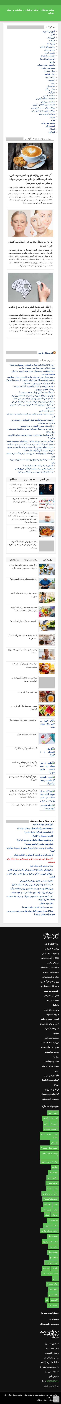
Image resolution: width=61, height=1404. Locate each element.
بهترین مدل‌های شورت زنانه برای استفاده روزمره (32, 395)
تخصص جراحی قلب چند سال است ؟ (38, 465)
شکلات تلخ (54, 1257)
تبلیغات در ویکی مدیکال (49, 1324)
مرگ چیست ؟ (52, 1284)
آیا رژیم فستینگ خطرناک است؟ (23, 621)
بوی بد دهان (53, 1172)
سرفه (47, 1215)
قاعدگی (55, 1268)
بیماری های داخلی (47, 47)
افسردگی (54, 1143)
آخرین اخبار (46, 479)
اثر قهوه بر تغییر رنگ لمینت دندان (23, 720)
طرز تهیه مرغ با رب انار (27, 692)
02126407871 (53, 1381)
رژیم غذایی (50, 77)
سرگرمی (51, 92)
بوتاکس (55, 1167)
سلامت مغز (53, 1247)
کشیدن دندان (53, 1305)
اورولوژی (51, 37)
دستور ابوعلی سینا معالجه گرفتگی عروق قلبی (34, 468)
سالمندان (51, 86)
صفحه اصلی (54, 1319)
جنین (56, 1188)
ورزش (52, 117)
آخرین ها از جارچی (45, 353)
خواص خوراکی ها (47, 59)
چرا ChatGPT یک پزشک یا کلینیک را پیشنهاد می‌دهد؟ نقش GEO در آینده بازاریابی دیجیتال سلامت (23, 487)
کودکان (52, 129)
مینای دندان (53, 1289)
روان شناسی (49, 74)
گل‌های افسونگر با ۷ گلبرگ (26, 748)
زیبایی (55, 1210)
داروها (52, 62)
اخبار (53, 34)
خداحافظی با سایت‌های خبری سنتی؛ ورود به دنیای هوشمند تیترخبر (24, 501)
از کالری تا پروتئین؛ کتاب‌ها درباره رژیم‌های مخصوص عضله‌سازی (50, 1094)
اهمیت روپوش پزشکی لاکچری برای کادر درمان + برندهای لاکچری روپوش (22, 544)
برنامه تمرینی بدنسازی (50, 1162)
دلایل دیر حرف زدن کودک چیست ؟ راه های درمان (32, 401)
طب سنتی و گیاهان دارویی (44, 104)
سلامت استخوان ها (51, 1225)
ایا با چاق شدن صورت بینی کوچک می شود (35, 471)
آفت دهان (54, 1118)
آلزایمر (45, 1118)
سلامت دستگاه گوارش (45, 98)
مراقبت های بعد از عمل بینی (43, 108)
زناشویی (51, 80)
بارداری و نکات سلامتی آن (49, 1154)
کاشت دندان (53, 1295)
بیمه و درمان (49, 49)
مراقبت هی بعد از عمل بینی (43, 110)
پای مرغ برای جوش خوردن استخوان (38, 383)
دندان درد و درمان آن (50, 1194)
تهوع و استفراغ (52, 1183)
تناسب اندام (50, 53)
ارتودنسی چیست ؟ (51, 1129)
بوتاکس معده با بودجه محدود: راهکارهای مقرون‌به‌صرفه (30, 441)
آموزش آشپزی (49, 31)
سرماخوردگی (53, 1220)
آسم (49, 1113)
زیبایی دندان (46, 1210)
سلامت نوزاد (53, 1252)
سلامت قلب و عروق (50, 1241)
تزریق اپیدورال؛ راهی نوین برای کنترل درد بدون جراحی (30, 444)
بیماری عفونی (53, 1178)
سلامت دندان (53, 1236)
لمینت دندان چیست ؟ (50, 1273)
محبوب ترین (30, 479)
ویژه (53, 120)
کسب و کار (50, 126)
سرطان (55, 1215)
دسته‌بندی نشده (48, 68)
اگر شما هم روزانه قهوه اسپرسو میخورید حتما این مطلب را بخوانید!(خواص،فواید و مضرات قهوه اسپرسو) (30, 179)
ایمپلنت (51, 40)
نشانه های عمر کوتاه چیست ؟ (24, 804)
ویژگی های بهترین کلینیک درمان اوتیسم (36, 426)
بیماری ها (51, 43)
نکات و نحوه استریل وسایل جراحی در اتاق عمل (33, 398)
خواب (49, 1188)
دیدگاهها (13, 479)
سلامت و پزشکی (48, 101)
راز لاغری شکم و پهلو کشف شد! (23, 579)
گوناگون (51, 132)
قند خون (46, 1268)
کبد (47, 1300)
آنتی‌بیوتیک (54, 1124)
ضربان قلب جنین (46, 410)
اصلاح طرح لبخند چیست (49, 1135)
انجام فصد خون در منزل (27, 734)
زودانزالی (47, 1204)
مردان (55, 1279)
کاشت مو (54, 1300)
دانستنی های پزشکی (46, 65)
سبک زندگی (50, 89)
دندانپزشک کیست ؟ (51, 1199)
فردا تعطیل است (52, 1263)
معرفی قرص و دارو (47, 114)
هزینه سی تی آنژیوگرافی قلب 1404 (38, 450)
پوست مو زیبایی (48, 123)
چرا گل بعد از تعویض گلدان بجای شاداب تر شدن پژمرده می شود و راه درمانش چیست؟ (23, 793)
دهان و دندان (49, 71)
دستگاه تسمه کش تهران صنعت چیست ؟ (36, 392)
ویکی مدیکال (41, 1400)
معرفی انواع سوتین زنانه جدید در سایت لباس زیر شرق (30, 447)
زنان (53, 83)
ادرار (46, 1124)
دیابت (56, 1204)
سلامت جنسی (49, 95)
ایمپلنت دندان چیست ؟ (49, 1148)
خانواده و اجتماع (48, 56)
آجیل (56, 1113)
